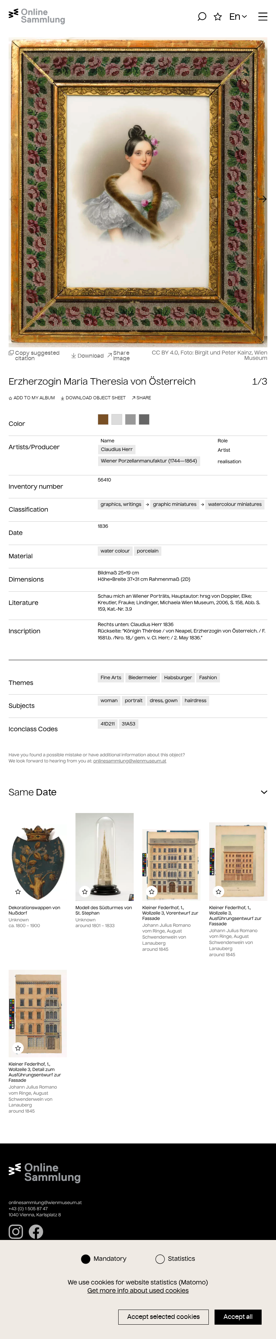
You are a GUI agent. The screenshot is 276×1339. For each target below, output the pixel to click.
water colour (115, 551)
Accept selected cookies (163, 1317)
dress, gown (164, 700)
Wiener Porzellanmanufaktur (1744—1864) (149, 461)
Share (144, 397)
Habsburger (178, 678)
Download (91, 355)
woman (109, 700)
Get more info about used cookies (138, 1291)
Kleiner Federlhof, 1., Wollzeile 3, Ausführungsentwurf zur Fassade (235, 916)
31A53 (128, 724)
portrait (133, 700)
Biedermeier (142, 678)
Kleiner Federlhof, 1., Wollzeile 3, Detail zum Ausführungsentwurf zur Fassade (35, 1072)
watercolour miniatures (235, 504)
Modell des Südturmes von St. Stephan (103, 910)
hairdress (195, 700)
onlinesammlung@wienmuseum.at (129, 761)
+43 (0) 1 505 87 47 (28, 1209)
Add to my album (34, 397)
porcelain (147, 551)
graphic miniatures (174, 504)
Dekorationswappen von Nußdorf (34, 910)
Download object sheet (96, 397)
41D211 (108, 724)
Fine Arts (111, 678)
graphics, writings (121, 504)
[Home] (37, 16)
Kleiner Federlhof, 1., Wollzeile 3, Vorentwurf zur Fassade (170, 913)
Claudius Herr (117, 449)
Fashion (208, 678)
